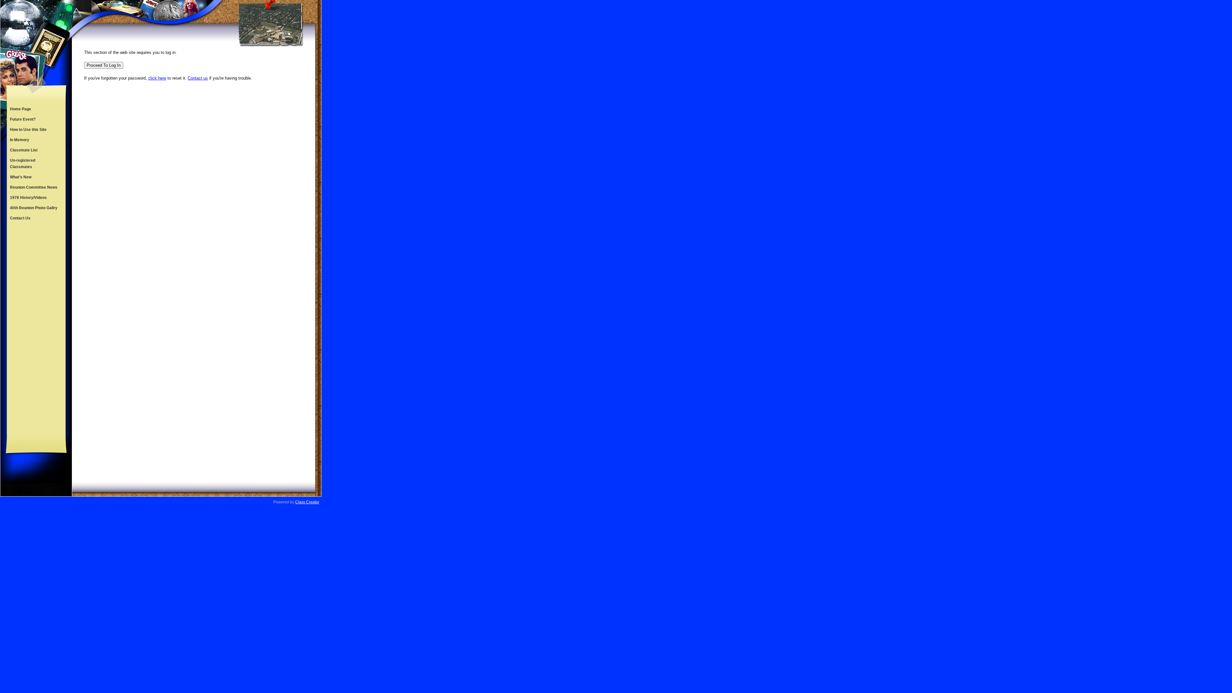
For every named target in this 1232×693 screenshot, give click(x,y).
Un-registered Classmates (22, 163)
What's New (20, 177)
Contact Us (20, 218)
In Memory (19, 140)
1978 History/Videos (28, 197)
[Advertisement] (36, 329)
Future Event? (23, 119)
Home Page (20, 109)
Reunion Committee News (33, 187)
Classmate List (24, 150)
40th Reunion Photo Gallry (33, 208)
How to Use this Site (28, 129)
